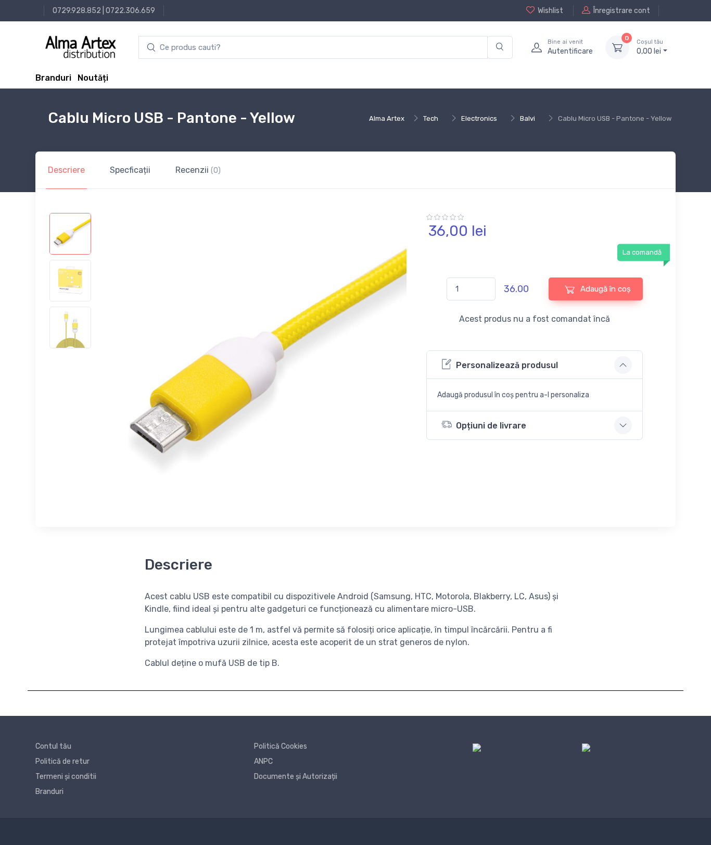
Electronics (479, 118)
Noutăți (93, 78)
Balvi (527, 118)
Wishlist (550, 10)
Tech (430, 118)
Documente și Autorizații (295, 776)
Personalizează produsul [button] (507, 365)
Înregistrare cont (621, 10)
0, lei (650, 47)
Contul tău (53, 746)
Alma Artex (386, 118)
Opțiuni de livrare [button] (491, 426)
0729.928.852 (77, 10)
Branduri (53, 78)
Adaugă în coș (604, 289)
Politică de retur (62, 761)
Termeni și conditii (65, 776)
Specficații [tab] (130, 170)
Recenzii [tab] (198, 170)
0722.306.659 (130, 10)
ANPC (263, 761)
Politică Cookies (280, 746)
